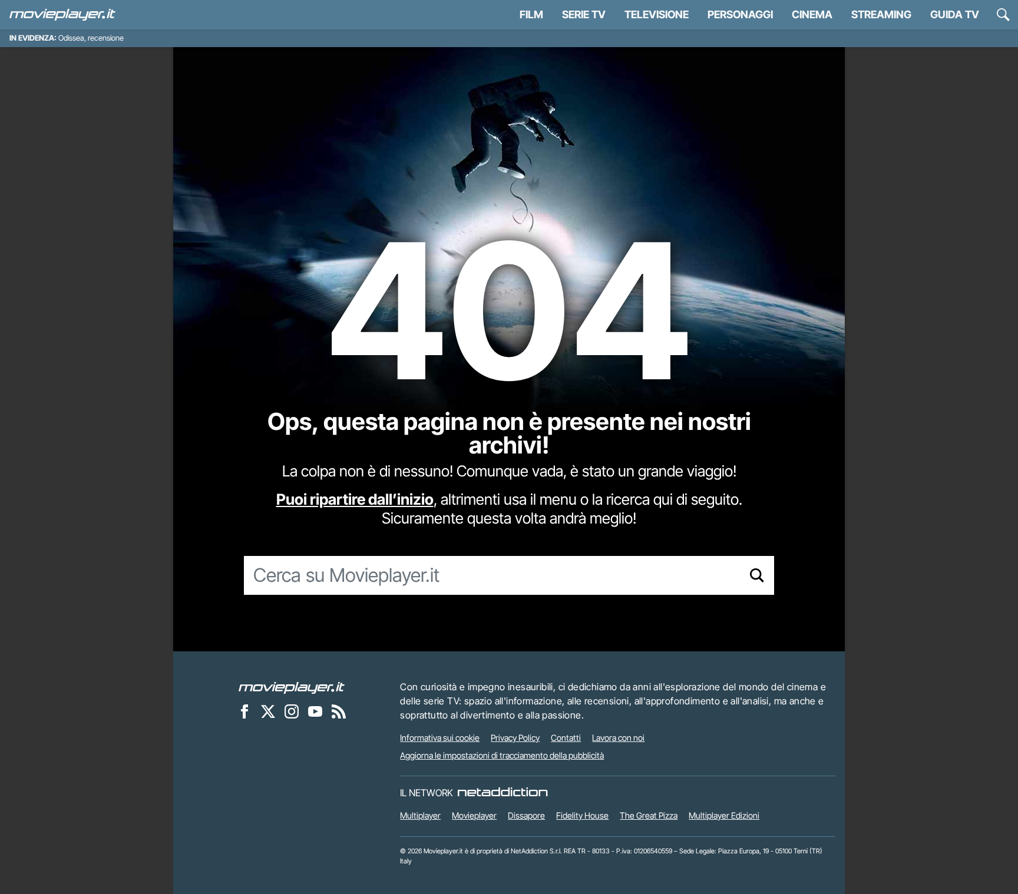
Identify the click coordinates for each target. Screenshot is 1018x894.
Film (531, 14)
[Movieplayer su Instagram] (291, 710)
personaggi (740, 14)
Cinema (812, 14)
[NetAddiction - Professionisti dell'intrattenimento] (502, 793)
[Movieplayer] (292, 687)
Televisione (656, 14)
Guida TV (954, 14)
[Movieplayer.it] (62, 14)
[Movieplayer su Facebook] (244, 710)
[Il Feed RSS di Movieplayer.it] (339, 710)
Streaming (881, 14)
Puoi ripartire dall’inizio (355, 499)
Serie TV (584, 14)
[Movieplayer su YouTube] (315, 710)
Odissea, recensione (91, 38)
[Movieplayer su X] (268, 710)
